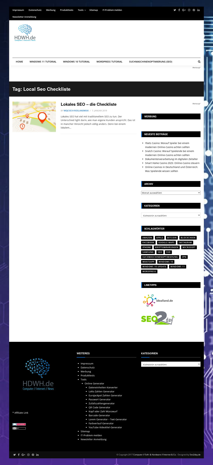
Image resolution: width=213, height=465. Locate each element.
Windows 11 (177, 266)
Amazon (147, 237)
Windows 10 (166, 261)
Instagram (185, 242)
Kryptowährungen (166, 247)
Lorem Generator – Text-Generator (108, 419)
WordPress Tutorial (109, 61)
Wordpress (149, 271)
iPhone (146, 247)
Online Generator (94, 383)
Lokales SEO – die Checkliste (88, 104)
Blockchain (188, 237)
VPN (184, 257)
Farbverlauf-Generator (101, 423)
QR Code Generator (99, 407)
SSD (168, 252)
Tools (80, 9)
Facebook (148, 242)
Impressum (18, 9)
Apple (159, 237)
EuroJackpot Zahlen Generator (105, 395)
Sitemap (93, 9)
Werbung (50, 9)
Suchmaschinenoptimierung (160, 257)
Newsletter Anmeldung (24, 16)
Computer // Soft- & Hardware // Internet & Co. (154, 454)
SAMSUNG (148, 252)
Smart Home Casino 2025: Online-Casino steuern (172, 163)
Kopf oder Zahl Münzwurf (103, 411)
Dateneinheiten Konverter (103, 387)
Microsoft (189, 247)
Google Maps (166, 242)
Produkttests (66, 9)
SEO (160, 252)
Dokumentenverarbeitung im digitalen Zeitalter (171, 159)
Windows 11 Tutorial (43, 61)
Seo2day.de (195, 454)
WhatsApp (148, 261)
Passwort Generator (100, 399)
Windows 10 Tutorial (76, 61)
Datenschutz (35, 9)
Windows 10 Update (154, 266)
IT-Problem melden (112, 9)
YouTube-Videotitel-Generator (105, 427)
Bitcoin (172, 237)
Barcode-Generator (99, 415)
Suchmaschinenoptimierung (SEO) (150, 61)
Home (19, 61)
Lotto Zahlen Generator (101, 391)
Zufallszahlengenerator (102, 403)
